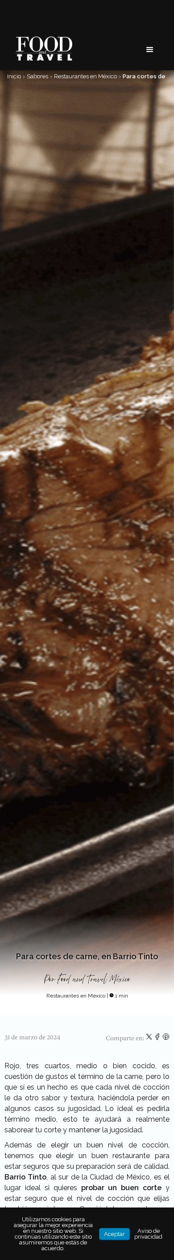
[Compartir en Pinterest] (166, 1038)
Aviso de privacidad (148, 1234)
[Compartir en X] (149, 1038)
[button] (150, 49)
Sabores (37, 76)
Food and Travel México (94, 979)
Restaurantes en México (85, 76)
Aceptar (114, 1234)
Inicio (14, 76)
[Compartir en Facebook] (158, 1038)
